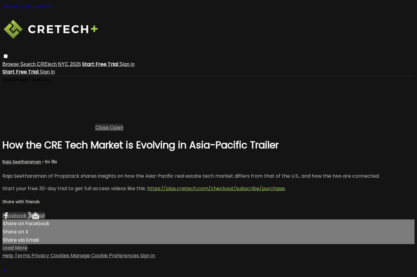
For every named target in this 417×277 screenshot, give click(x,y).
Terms (23, 255)
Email (38, 215)
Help (8, 255)
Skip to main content (27, 6)
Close (102, 127)
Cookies (60, 255)
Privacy (40, 255)
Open (116, 127)
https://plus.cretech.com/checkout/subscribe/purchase (216, 188)
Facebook (15, 215)
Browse (11, 64)
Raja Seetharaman (22, 162)
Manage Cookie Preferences (105, 255)
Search (28, 64)
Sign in (127, 64)
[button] (6, 56)
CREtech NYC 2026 (59, 64)
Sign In (47, 71)
